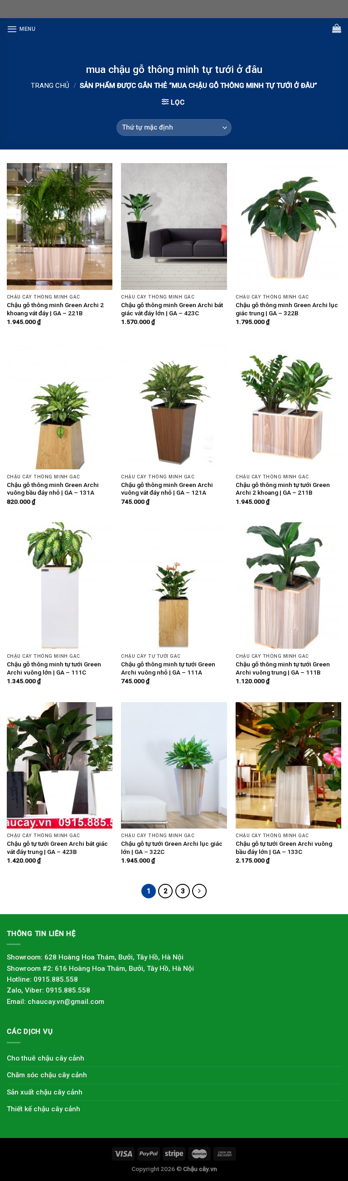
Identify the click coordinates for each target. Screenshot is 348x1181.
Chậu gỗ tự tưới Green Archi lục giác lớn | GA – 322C (171, 847)
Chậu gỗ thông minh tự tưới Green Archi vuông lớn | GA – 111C (54, 668)
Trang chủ (50, 86)
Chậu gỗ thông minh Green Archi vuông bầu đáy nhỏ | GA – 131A (53, 489)
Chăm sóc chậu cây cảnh (47, 1075)
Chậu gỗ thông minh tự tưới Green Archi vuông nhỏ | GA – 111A (168, 668)
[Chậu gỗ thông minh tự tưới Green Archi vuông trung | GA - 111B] (288, 585)
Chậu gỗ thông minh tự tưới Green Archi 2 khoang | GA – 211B (283, 489)
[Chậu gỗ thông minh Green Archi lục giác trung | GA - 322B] (288, 226)
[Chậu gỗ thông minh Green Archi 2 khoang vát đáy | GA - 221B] (59, 226)
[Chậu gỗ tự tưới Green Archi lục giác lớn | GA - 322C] (174, 765)
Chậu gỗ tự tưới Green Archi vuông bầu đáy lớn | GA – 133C (284, 847)
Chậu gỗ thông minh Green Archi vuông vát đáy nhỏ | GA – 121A (167, 489)
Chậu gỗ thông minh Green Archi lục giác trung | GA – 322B (287, 309)
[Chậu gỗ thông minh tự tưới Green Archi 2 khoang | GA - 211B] (288, 406)
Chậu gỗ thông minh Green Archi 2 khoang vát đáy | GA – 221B (55, 309)
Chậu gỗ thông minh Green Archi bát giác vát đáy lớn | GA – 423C (172, 309)
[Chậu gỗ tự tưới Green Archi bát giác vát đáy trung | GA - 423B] (59, 765)
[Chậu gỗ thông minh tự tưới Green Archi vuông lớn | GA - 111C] (59, 585)
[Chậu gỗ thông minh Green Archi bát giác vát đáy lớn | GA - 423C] (174, 226)
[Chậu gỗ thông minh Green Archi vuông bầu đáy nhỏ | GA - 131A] (59, 406)
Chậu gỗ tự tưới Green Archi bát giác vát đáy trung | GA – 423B (57, 847)
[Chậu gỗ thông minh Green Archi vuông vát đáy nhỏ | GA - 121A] (174, 406)
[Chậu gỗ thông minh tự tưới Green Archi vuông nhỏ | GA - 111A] (174, 585)
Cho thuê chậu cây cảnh (45, 1058)
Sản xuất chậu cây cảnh (44, 1092)
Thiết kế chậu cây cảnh (43, 1109)
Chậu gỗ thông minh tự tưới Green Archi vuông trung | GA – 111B (283, 668)
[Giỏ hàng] (336, 28)
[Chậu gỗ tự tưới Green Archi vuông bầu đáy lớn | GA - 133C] (288, 765)
